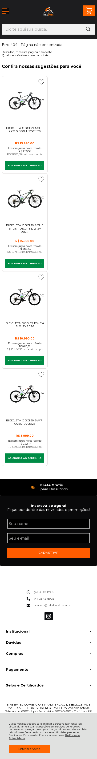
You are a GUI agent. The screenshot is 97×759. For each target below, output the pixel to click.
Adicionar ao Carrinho (24, 165)
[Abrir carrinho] (89, 10)
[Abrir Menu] (5, 11)
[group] (48, 487)
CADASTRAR (48, 552)
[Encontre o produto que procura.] (88, 29)
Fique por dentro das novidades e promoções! (48, 509)
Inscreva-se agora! (48, 505)
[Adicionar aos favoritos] (41, 82)
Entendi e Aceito (29, 749)
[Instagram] (48, 619)
